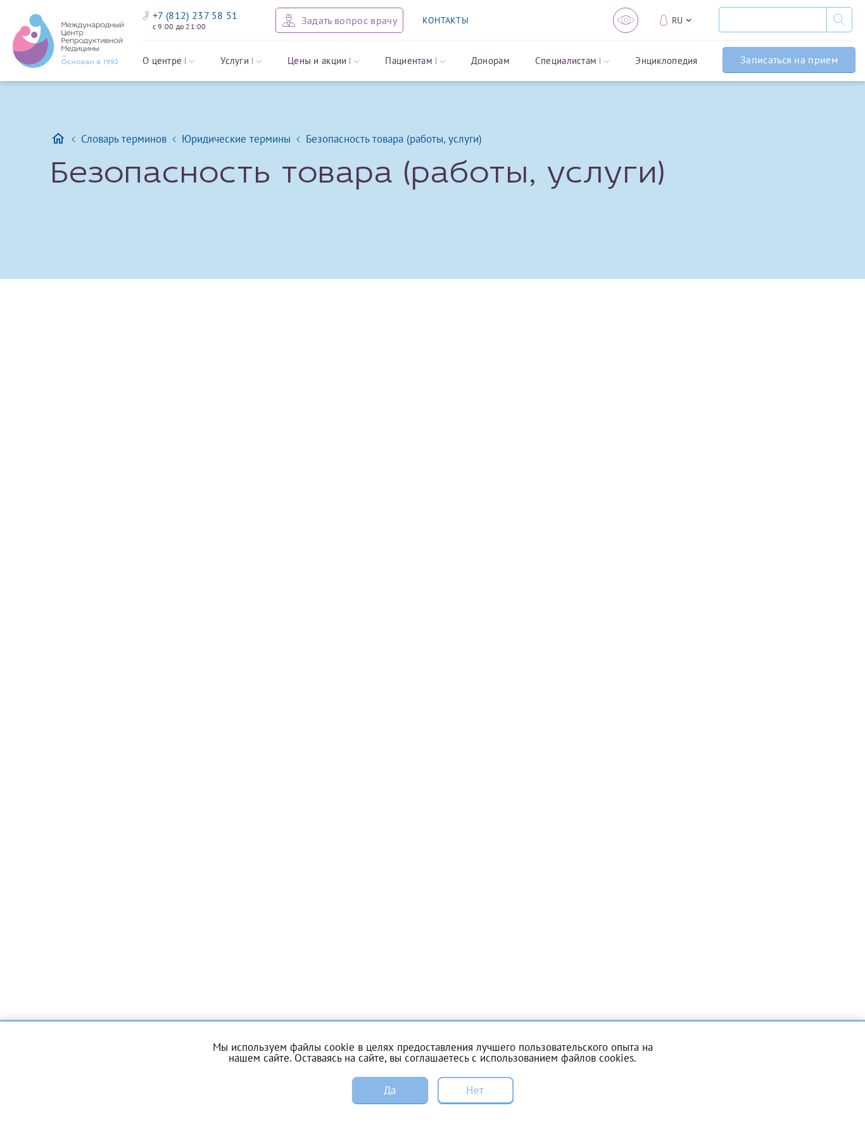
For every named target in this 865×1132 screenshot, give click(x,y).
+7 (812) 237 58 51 (195, 15)
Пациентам (408, 61)
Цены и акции (317, 61)
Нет (475, 1090)
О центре (162, 61)
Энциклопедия (666, 61)
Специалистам (566, 61)
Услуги (234, 61)
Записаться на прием (789, 59)
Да (390, 1090)
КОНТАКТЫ (445, 20)
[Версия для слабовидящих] (625, 20)
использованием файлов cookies (557, 1058)
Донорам (490, 61)
